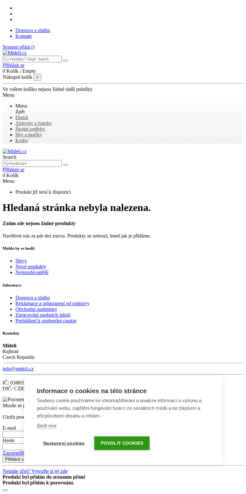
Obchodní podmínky (36, 309)
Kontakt (23, 36)
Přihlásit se (15, 459)
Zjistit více (46, 425)
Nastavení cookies (64, 443)
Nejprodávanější (31, 272)
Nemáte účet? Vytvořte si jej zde (35, 471)
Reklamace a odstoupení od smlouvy (52, 303)
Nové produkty (30, 266)
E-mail (9, 428)
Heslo (8, 440)
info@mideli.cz (18, 368)
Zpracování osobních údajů (42, 315)
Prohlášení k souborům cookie (46, 320)
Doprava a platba (32, 30)
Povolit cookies (122, 443)
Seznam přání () (19, 47)
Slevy (21, 260)
